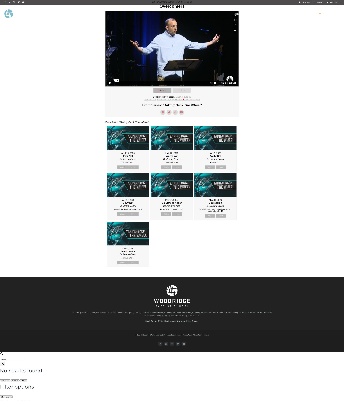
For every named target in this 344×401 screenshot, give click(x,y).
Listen (182, 90)
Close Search (6, 397)
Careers (206, 335)
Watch (163, 90)
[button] (335, 14)
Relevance (5, 381)
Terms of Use (187, 335)
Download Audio (192, 100)
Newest (15, 381)
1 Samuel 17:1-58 (182, 97)
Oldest (23, 381)
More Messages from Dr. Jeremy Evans (162, 100)
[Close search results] (2, 364)
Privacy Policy (197, 335)
